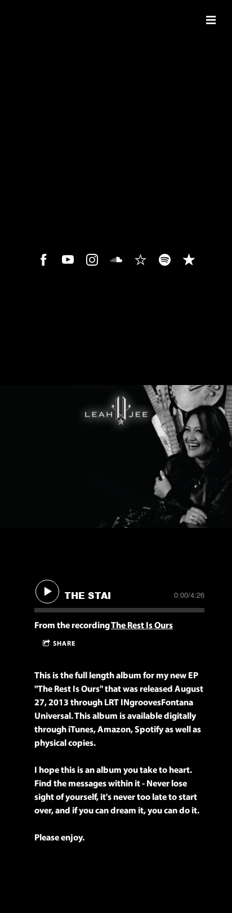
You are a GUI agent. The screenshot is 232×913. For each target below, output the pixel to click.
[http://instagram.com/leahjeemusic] (92, 260)
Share (64, 644)
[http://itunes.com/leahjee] (189, 260)
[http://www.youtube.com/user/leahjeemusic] (68, 260)
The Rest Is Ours (142, 625)
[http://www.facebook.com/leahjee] (44, 260)
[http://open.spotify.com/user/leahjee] (165, 260)
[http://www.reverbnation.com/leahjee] (140, 260)
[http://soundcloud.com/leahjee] (116, 260)
